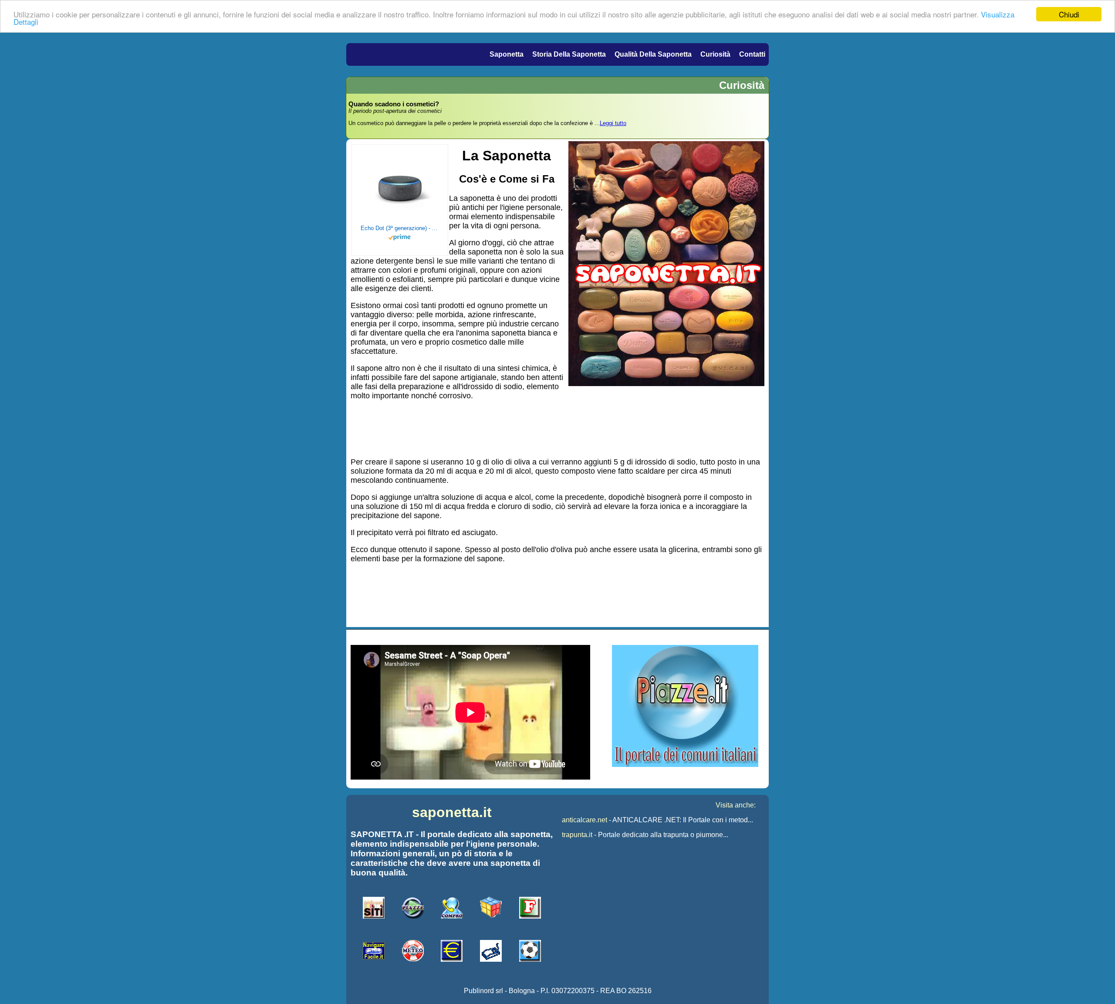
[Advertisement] (557, 428)
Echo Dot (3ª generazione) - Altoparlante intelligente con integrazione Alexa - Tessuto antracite (400, 228)
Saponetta (507, 54)
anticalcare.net (584, 820)
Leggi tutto (613, 123)
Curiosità (715, 54)
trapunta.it (577, 834)
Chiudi (1069, 14)
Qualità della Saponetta (653, 54)
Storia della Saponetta (569, 54)
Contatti (752, 54)
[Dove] (685, 764)
